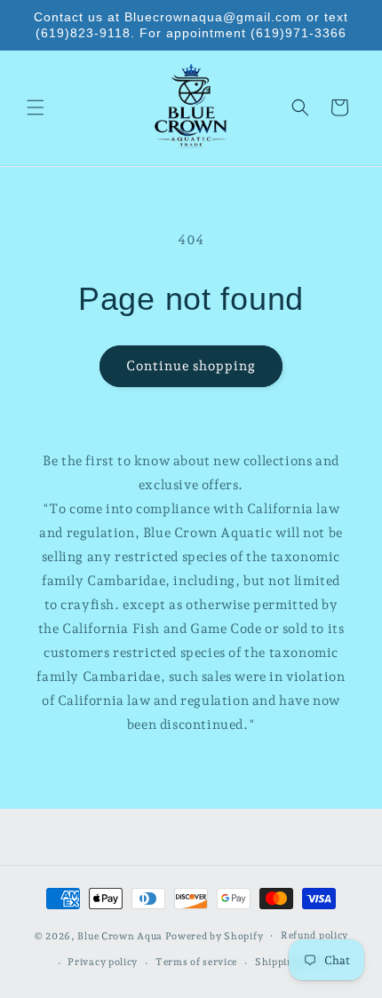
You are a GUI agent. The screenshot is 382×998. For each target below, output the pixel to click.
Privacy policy (103, 962)
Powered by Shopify (214, 935)
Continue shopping (191, 366)
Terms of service (196, 962)
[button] (35, 107)
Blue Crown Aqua (120, 935)
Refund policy (314, 935)
